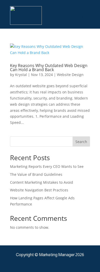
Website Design (70, 74)
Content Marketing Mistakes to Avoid (41, 182)
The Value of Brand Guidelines (36, 174)
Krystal (21, 74)
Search (81, 141)
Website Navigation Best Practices (39, 190)
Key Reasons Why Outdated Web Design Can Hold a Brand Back (48, 67)
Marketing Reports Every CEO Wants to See (47, 166)
